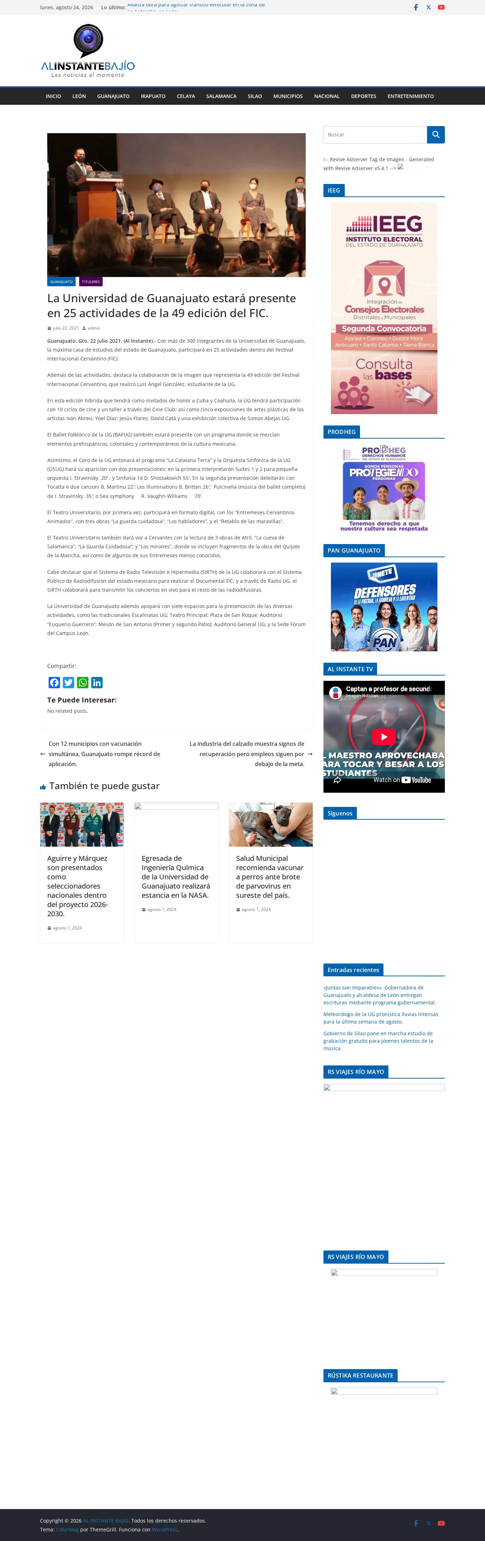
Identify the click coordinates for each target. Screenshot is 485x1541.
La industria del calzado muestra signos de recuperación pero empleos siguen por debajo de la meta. (247, 754)
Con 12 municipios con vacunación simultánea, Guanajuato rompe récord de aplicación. (104, 754)
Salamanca (221, 96)
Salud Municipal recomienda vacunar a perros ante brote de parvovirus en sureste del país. (270, 876)
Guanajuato (113, 96)
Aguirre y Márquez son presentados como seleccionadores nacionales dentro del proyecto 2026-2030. (77, 885)
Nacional (327, 96)
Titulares (91, 281)
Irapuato (153, 96)
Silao (255, 96)
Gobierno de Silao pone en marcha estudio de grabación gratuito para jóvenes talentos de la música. (378, 1041)
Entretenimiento (411, 96)
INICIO (53, 96)
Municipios (288, 96)
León (79, 96)
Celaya (186, 96)
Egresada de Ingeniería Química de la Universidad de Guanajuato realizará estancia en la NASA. (176, 876)
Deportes (363, 96)
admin (94, 328)
